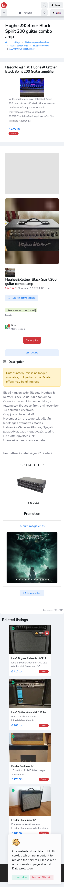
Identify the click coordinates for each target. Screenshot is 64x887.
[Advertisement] (32, 173)
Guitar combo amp (19, 45)
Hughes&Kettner (41, 45)
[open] (3, 866)
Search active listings (23, 297)
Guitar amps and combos (37, 42)
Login (57, 5)
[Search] (44, 5)
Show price (32, 340)
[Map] (7, 327)
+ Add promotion (32, 593)
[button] (57, 12)
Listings (16, 42)
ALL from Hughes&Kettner (21, 48)
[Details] (59, 24)
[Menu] (4, 12)
